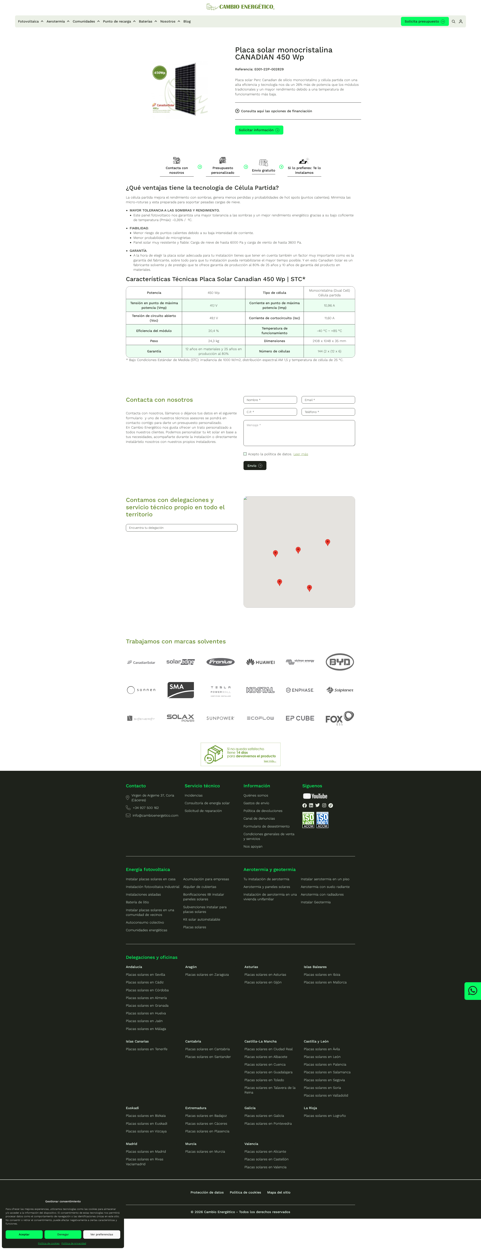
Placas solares (194, 927)
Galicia (250, 1108)
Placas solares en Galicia (264, 1116)
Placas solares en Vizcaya (146, 1131)
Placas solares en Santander (208, 1057)
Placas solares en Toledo (264, 1080)
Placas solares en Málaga (146, 1029)
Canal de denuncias (259, 818)
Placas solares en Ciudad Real (268, 1049)
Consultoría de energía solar (207, 803)
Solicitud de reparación (203, 811)
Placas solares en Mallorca (325, 982)
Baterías (145, 21)
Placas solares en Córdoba (147, 990)
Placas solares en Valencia (265, 1167)
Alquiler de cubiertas (199, 887)
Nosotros (167, 21)
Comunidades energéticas (146, 930)
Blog (187, 21)
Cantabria (193, 1041)
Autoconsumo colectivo (145, 922)
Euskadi (132, 1108)
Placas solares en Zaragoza (207, 974)
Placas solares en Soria (322, 1088)
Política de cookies (49, 1243)
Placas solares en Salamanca (327, 1072)
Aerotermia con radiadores (322, 894)
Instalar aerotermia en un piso (325, 879)
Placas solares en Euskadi (146, 1123)
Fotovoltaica (28, 21)
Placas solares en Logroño (325, 1116)
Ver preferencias (101, 1234)
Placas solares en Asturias (265, 974)
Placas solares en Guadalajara (268, 1072)
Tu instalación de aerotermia (266, 879)
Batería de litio (137, 902)
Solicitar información (256, 130)
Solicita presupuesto (422, 21)
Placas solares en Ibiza (322, 974)
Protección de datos (207, 1192)
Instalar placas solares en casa (150, 879)
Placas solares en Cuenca (265, 1064)
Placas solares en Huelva (146, 1013)
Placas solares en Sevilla (145, 974)
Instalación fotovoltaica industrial (152, 887)
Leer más (300, 454)
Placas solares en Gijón (263, 982)
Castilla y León (316, 1041)
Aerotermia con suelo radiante (325, 887)
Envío (251, 466)
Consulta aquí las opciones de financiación (276, 111)
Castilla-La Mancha (260, 1041)
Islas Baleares (315, 967)
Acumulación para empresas (206, 879)
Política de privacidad (73, 1243)
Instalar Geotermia (316, 902)
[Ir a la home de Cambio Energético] (240, 7)
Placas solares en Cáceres (206, 1123)
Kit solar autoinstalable (201, 919)
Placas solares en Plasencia (207, 1131)
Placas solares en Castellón (266, 1159)
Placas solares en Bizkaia (146, 1116)
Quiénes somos (256, 795)
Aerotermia (56, 21)
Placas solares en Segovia (324, 1080)
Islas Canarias (137, 1041)
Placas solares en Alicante (265, 1151)
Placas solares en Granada (147, 1005)
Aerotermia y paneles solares (267, 887)
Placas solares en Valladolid (326, 1095)
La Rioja (310, 1108)
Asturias (251, 967)
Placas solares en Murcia (205, 1151)
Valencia (251, 1144)
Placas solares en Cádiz (145, 982)
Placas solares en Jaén (144, 1021)
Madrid (131, 1144)
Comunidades (84, 21)
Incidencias (194, 795)
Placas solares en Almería (146, 998)
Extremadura (195, 1108)
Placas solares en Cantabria (207, 1049)
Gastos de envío (256, 803)
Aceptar (24, 1234)
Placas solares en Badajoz (206, 1116)
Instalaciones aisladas (143, 894)
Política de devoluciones (263, 811)
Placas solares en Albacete (265, 1057)
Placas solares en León (322, 1057)
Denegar (63, 1234)
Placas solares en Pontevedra (268, 1123)
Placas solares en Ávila (322, 1049)
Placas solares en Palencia (325, 1064)
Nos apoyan (253, 846)
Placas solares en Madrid (146, 1151)
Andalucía (134, 967)
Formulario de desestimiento (267, 826)
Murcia (190, 1144)
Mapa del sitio (278, 1192)
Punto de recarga (117, 21)
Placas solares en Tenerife (146, 1049)
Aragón (191, 967)
